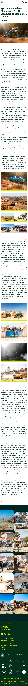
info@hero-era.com (5, 630)
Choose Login (4, 638)
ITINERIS (12, 640)
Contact (3, 643)
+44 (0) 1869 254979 (6, 629)
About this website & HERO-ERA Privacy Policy (10, 683)
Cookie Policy (24, 683)
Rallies (11, 638)
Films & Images (13, 645)
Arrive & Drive (13, 642)
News (11, 643)
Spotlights (3, 645)
